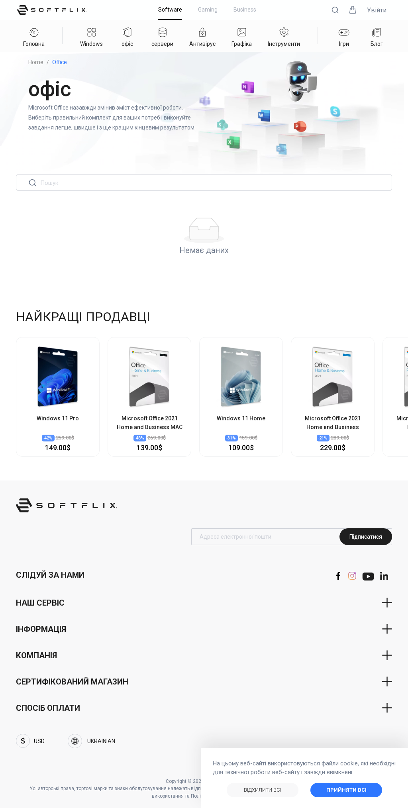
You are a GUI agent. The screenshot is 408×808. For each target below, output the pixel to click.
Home (35, 62)
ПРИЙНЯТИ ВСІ (346, 790)
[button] (335, 10)
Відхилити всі (262, 790)
